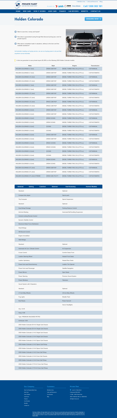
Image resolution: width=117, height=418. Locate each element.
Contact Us (95, 11)
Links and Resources (92, 1)
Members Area (81, 1)
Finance (62, 11)
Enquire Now (93, 19)
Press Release (76, 6)
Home (18, 11)
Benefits (84, 11)
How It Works (40, 11)
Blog (101, 1)
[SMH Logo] (59, 7)
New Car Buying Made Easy (30, 390)
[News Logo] (67, 7)
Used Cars (52, 11)
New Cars (27, 11)
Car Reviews (73, 11)
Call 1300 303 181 (92, 6)
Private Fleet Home (26, 4)
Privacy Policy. (35, 415)
